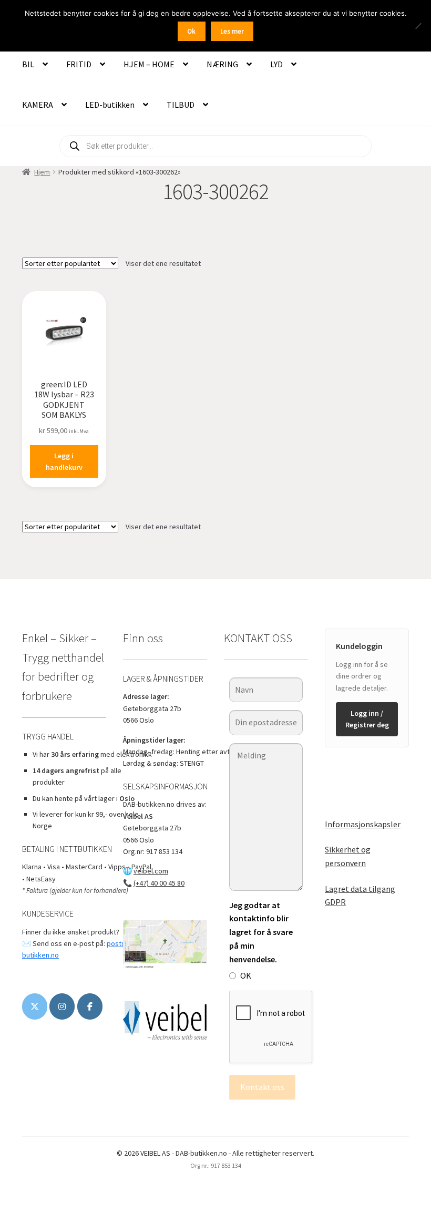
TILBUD (180, 104)
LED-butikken (110, 104)
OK (245, 975)
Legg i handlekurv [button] (64, 461)
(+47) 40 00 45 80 (159, 883)
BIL (28, 64)
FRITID (78, 64)
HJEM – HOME (149, 64)
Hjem (42, 172)
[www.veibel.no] (89, 1006)
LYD (276, 64)
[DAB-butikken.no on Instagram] (62, 1006)
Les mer (232, 31)
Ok (191, 31)
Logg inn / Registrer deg (367, 719)
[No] (418, 25)
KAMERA (37, 104)
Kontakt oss (262, 1087)
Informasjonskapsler (363, 824)
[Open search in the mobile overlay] (215, 146)
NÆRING (222, 64)
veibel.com (151, 871)
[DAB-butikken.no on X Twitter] (34, 1006)
